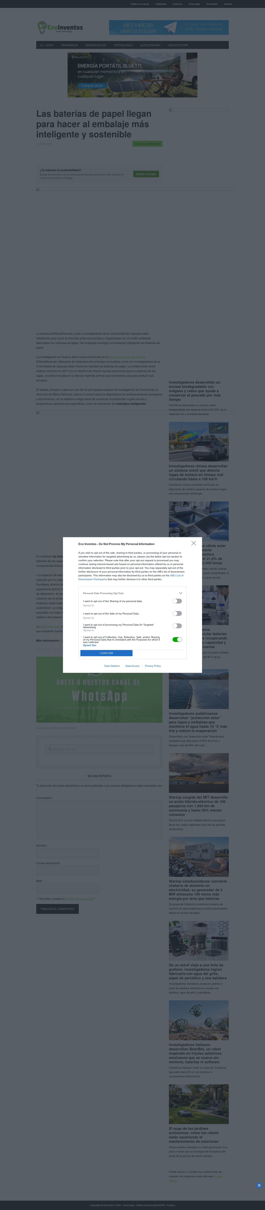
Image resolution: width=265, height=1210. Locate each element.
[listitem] (132, 593)
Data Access (132, 665)
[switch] (177, 601)
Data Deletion (112, 665)
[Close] (194, 544)
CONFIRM (106, 653)
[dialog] (132, 605)
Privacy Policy (153, 665)
